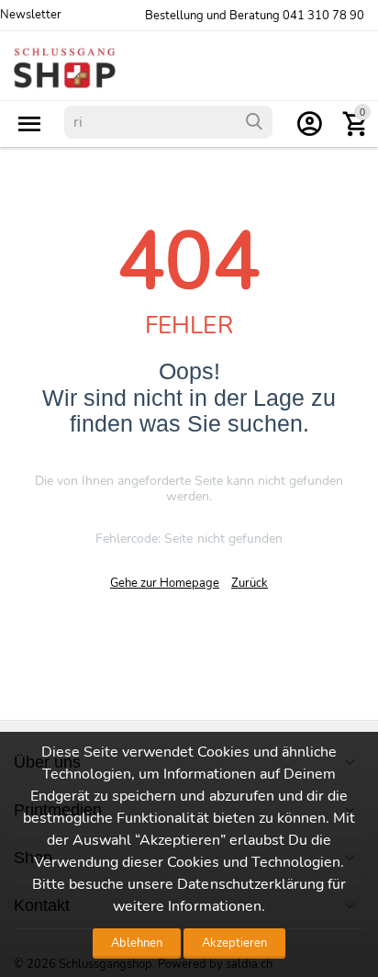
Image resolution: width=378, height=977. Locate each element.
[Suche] (254, 122)
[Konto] (309, 124)
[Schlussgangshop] (65, 67)
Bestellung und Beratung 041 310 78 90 (254, 15)
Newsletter (30, 14)
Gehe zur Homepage (164, 583)
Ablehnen (136, 943)
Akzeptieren (234, 943)
